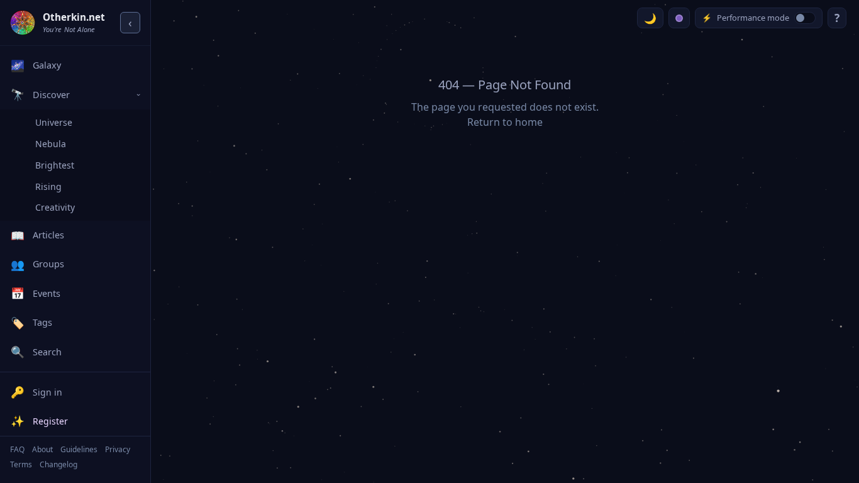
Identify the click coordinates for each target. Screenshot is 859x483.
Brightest (54, 165)
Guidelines (78, 449)
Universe (53, 122)
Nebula (50, 144)
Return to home (505, 122)
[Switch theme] (650, 18)
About (42, 449)
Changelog (58, 464)
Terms (21, 464)
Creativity (55, 207)
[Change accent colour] (679, 18)
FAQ (17, 449)
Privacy (117, 449)
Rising (48, 186)
